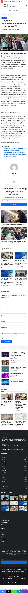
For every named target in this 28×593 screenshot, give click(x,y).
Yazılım (3, 488)
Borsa (3, 457)
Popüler (4, 347)
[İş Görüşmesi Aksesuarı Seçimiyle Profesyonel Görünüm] (7, 416)
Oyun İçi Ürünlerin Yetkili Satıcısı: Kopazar (16, 374)
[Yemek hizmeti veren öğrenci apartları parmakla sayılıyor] (21, 416)
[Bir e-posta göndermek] (6, 29)
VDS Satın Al (13, 574)
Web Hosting (16, 576)
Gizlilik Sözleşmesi (5, 520)
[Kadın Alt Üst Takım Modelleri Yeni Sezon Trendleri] (7, 396)
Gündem (9, 14)
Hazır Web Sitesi (5, 574)
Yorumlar (23, 347)
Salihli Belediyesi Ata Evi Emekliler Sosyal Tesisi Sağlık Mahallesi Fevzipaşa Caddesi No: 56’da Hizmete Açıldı (15, 154)
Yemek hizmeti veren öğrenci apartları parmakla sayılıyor (20, 422)
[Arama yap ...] (26, 6)
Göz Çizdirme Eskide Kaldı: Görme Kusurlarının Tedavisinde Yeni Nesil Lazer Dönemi (7, 281)
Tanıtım (3, 477)
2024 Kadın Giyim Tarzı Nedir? (18, 361)
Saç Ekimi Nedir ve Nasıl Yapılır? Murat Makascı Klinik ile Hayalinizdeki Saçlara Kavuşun (21, 280)
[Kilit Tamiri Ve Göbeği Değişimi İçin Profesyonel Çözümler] (14, 508)
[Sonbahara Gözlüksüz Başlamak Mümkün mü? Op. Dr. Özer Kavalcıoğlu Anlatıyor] (5, 497)
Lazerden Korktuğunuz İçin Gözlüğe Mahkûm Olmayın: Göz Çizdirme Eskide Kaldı (21, 262)
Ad (2, 315)
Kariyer (3, 468)
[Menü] (2, 6)
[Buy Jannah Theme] (14, 10)
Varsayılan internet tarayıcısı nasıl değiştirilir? (18, 367)
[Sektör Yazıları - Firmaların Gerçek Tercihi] (9, 5)
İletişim (2, 524)
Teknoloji (4, 479)
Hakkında (10, 578)
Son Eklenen (14, 347)
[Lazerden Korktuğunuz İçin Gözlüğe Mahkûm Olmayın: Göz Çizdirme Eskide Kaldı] (21, 255)
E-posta (3, 321)
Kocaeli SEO (23, 571)
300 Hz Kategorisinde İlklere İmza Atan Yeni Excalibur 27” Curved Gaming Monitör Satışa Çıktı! (17, 355)
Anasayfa (4, 14)
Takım (14, 578)
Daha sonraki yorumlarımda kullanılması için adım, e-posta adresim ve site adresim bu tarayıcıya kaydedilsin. (13, 336)
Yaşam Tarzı (5, 486)
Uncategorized (5, 481)
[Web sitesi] (14, 175)
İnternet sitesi (4, 327)
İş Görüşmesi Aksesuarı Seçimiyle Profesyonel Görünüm (7, 422)
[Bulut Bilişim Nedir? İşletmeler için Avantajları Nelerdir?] (5, 382)
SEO (20, 571)
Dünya (3, 459)
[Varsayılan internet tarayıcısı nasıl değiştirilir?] (5, 369)
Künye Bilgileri (4, 522)
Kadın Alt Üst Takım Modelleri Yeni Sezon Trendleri (6, 403)
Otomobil (4, 470)
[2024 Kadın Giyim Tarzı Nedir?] (5, 362)
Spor (3, 475)
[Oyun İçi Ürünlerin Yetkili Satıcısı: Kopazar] (5, 375)
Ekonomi (4, 461)
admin (4, 29)
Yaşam (3, 484)
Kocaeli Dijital (10, 571)
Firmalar (4, 463)
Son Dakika (4, 472)
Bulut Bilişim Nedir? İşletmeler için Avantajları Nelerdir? (18, 380)
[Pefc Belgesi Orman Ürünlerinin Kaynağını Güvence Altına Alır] (23, 508)
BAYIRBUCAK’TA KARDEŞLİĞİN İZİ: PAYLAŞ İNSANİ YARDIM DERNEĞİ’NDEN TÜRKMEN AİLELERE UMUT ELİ (7, 263)
